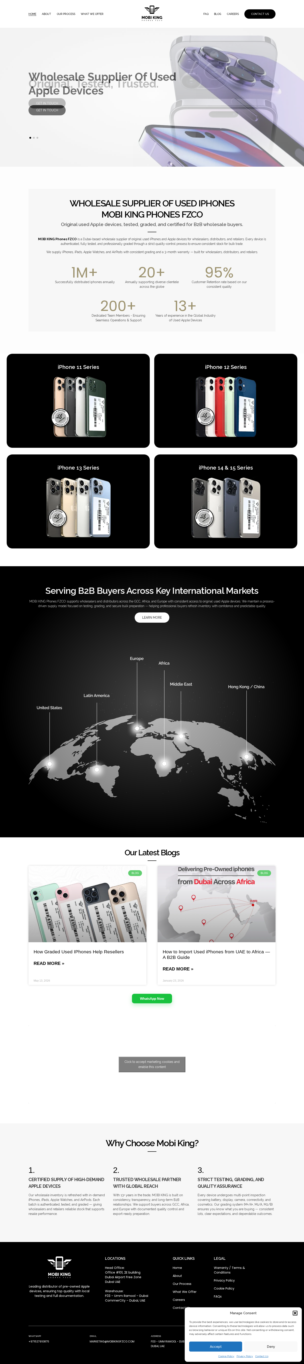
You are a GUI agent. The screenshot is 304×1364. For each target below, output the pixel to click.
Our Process (66, 14)
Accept (216, 1347)
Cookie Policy (226, 1356)
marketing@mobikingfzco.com (112, 1341)
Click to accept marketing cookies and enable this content (152, 1064)
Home (32, 14)
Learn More (152, 617)
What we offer (92, 14)
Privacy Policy (245, 1356)
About (46, 14)
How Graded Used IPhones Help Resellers (79, 951)
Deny (271, 1347)
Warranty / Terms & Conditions (229, 1270)
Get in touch (47, 103)
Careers (233, 14)
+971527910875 (38, 1341)
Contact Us (261, 1356)
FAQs (218, 1296)
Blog (217, 14)
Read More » (49, 963)
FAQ (206, 14)
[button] (295, 1313)
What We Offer (185, 1292)
